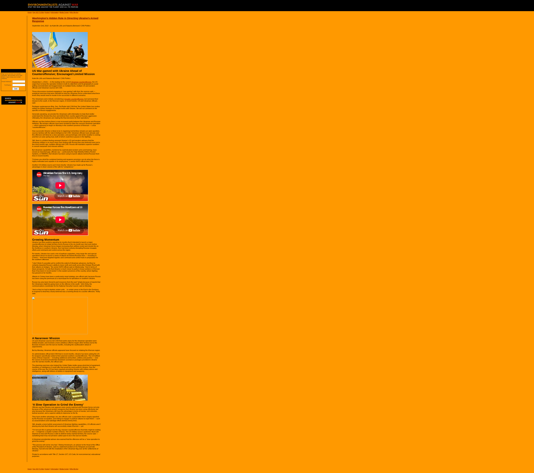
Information (54, 12)
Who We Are (74, 12)
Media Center (64, 12)
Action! (47, 12)
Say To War (38, 12)
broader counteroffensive (74, 99)
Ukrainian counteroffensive (81, 82)
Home (30, 12)
